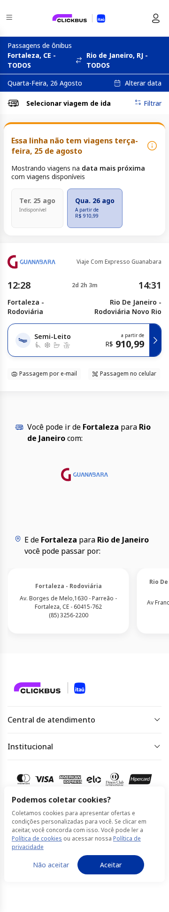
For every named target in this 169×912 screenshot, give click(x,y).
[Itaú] (79, 18)
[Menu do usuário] (155, 18)
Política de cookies (37, 838)
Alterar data (143, 83)
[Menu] (10, 19)
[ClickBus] (41, 687)
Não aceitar (51, 864)
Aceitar (111, 864)
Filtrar (152, 103)
